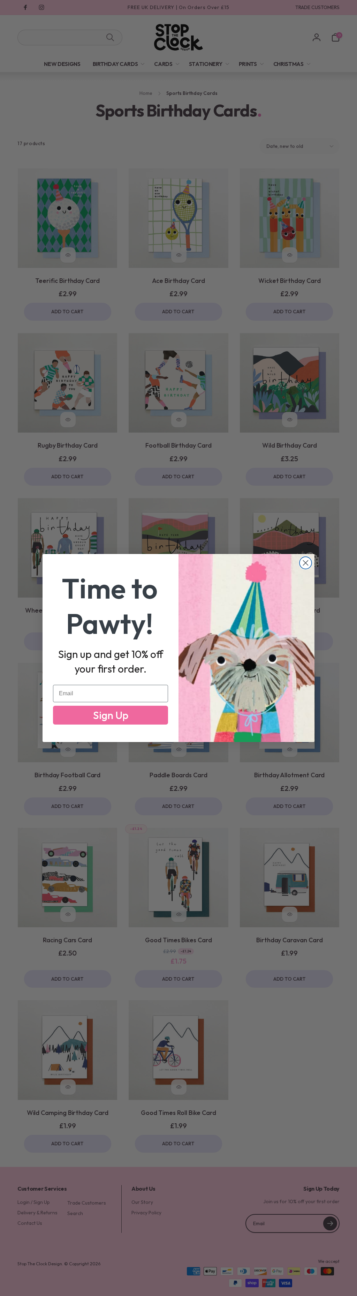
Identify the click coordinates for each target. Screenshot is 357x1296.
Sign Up (110, 715)
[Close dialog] (305, 563)
